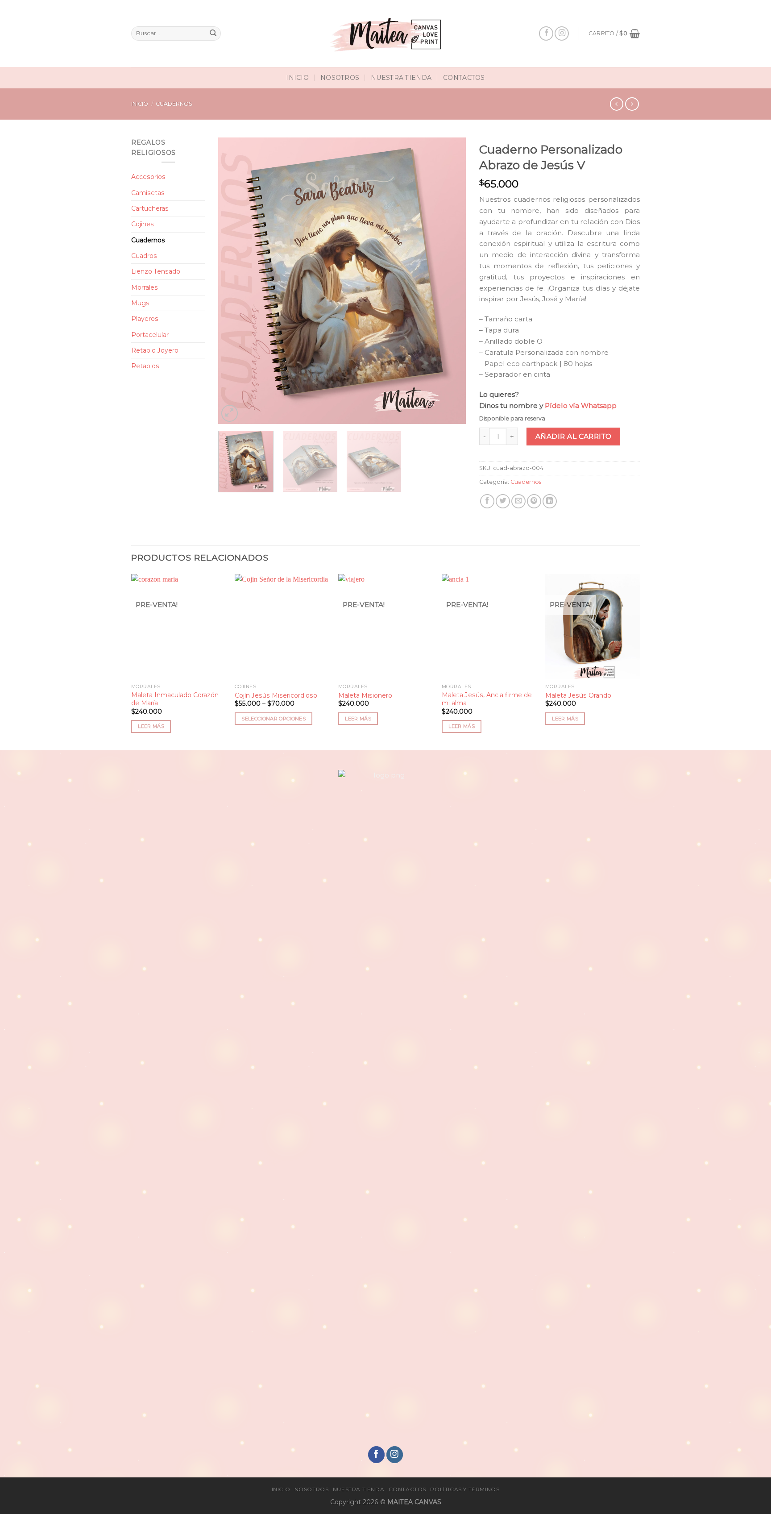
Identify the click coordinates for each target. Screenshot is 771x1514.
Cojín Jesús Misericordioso (276, 695)
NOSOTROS (339, 78)
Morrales (144, 287)
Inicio (139, 103)
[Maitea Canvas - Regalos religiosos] (385, 33)
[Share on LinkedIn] (550, 501)
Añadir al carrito (573, 436)
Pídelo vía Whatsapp (580, 405)
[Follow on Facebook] (546, 33)
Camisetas (148, 193)
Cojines (142, 224)
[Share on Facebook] (487, 501)
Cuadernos (174, 103)
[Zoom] (229, 413)
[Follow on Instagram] (562, 33)
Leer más (151, 726)
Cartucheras (150, 208)
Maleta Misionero (365, 695)
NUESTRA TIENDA (401, 78)
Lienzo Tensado (155, 271)
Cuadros (144, 256)
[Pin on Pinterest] (534, 501)
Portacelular (150, 335)
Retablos (145, 366)
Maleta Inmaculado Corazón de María (175, 699)
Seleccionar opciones (273, 718)
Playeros (144, 319)
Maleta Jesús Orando (578, 695)
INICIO (297, 78)
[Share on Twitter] (503, 501)
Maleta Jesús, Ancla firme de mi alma (487, 699)
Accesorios (148, 177)
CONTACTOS (464, 78)
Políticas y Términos (464, 1489)
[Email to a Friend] (518, 501)
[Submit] (213, 33)
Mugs (140, 303)
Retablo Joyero (154, 350)
